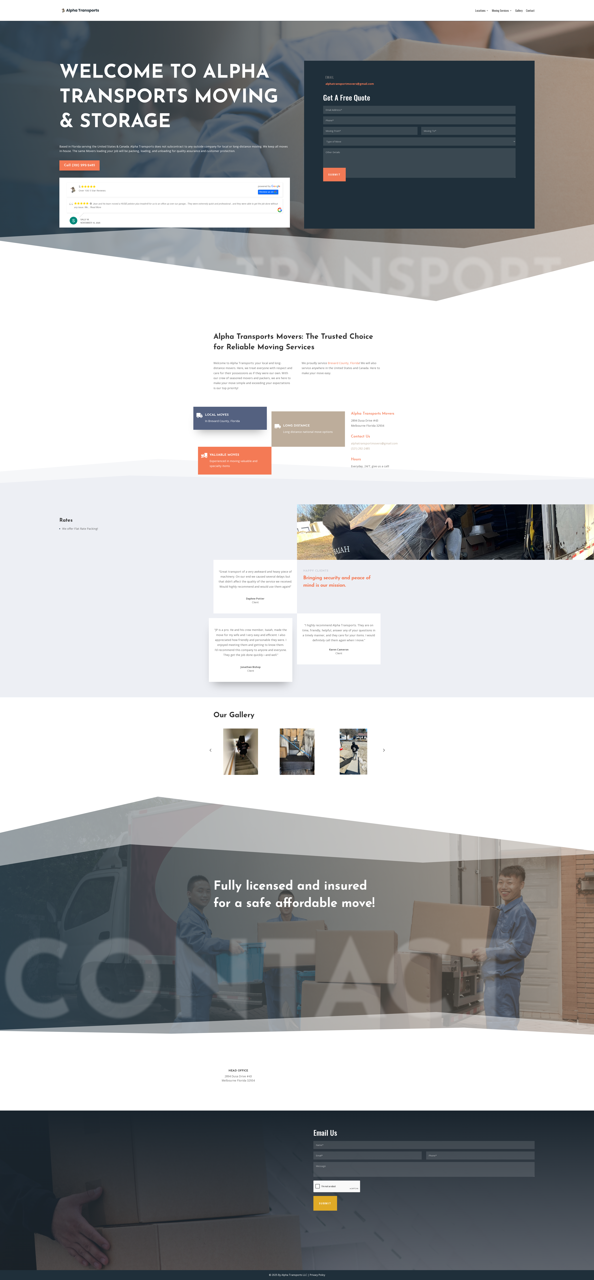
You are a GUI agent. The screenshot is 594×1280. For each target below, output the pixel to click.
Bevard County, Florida (70, 1168)
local (265, 363)
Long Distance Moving (179, 1125)
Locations (480, 10)
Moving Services (500, 10)
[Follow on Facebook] (140, 1238)
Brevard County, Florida (343, 363)
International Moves (178, 1150)
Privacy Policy (317, 1275)
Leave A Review (314, 674)
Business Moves (175, 1145)
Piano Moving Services (180, 1140)
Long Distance (296, 425)
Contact (530, 10)
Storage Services (176, 1135)
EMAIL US (356, 1070)
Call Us (297, 1070)
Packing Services (176, 1130)
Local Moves (217, 414)
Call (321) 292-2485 (79, 165)
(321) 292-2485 (360, 448)
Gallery (519, 10)
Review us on (266, 191)
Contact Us (72, 543)
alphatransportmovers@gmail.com (349, 84)
